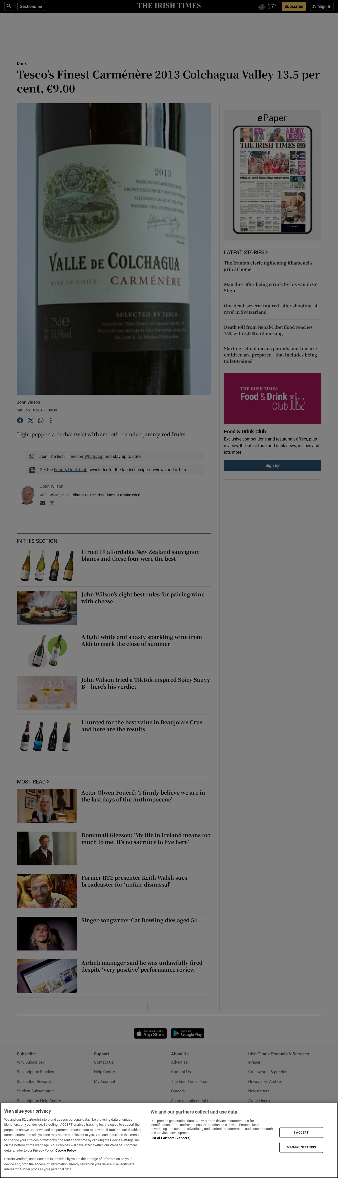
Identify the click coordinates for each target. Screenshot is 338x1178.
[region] (169, 1140)
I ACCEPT (301, 1132)
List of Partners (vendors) (171, 1138)
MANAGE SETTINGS (301, 1147)
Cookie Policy (65, 1150)
